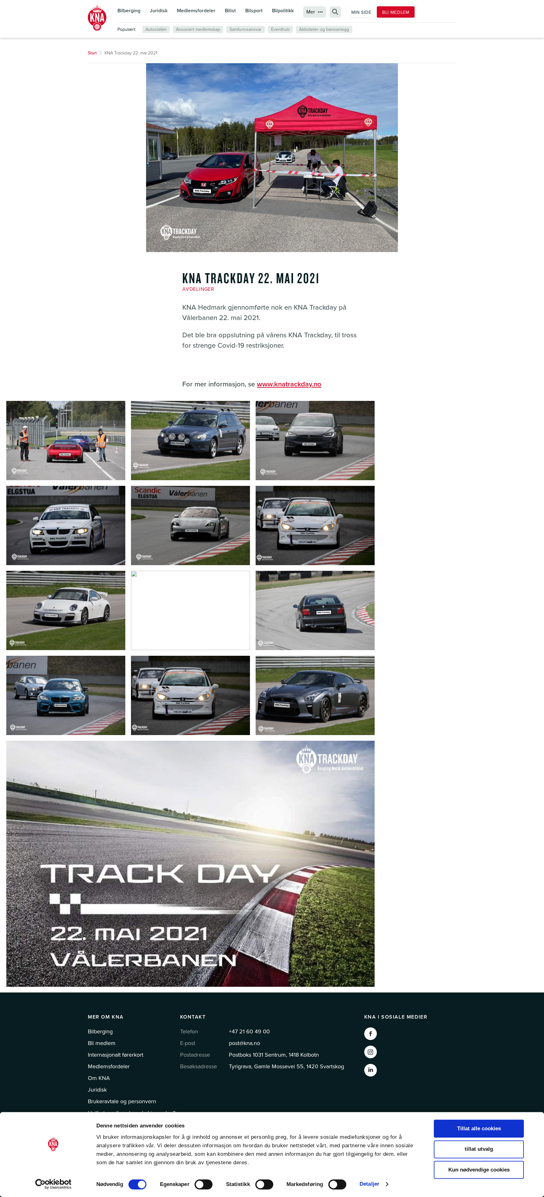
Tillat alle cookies (479, 1129)
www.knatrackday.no (289, 384)
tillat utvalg (479, 1149)
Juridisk (158, 11)
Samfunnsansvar (246, 29)
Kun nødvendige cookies (479, 1170)
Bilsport (254, 11)
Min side (361, 12)
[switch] (203, 1184)
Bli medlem (395, 12)
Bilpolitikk (283, 11)
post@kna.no (244, 1043)
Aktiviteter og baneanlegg (324, 29)
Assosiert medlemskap (198, 29)
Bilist (230, 11)
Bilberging (128, 11)
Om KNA (99, 1078)
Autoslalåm (156, 29)
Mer (310, 12)
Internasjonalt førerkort (115, 1054)
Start (92, 53)
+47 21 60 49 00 (249, 1031)
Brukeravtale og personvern (122, 1101)
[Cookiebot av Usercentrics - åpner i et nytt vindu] (53, 1184)
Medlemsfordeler (196, 11)
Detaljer (369, 1184)
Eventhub (280, 29)
